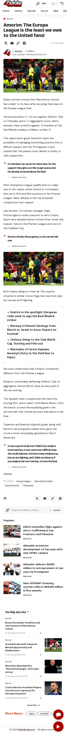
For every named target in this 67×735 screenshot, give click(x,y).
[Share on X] (5, 43)
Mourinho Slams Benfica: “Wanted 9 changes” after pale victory (21, 668)
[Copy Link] (18, 43)
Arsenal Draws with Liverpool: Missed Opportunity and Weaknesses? (21, 647)
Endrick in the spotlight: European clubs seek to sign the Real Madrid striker (32, 316)
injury (31, 713)
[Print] (24, 43)
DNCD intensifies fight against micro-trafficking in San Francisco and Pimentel (42, 530)
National (27, 538)
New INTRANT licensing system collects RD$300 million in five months (43, 586)
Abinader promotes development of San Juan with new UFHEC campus (42, 549)
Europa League (24, 481)
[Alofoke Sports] (12, 3)
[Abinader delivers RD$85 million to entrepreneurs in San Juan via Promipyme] (12, 568)
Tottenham (28, 485)
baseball (44, 713)
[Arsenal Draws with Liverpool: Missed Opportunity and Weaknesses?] (53, 645)
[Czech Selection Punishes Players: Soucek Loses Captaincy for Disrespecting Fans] (53, 688)
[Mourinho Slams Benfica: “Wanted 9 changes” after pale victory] (53, 666)
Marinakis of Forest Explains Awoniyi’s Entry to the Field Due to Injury (30, 353)
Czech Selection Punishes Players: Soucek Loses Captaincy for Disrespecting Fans (23, 690)
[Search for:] (29, 510)
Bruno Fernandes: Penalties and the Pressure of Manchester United (22, 625)
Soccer (10, 19)
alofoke (18, 51)
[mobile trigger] (61, 3)
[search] (37, 3)
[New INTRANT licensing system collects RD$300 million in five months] (12, 587)
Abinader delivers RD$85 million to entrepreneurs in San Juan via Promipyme (43, 567)
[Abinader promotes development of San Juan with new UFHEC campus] (12, 550)
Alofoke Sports (26, 729)
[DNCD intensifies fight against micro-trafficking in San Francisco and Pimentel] (12, 531)
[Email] (12, 43)
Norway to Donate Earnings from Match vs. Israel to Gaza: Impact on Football (31, 329)
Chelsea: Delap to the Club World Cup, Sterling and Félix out (31, 341)
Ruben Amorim (12, 485)
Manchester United (43, 481)
